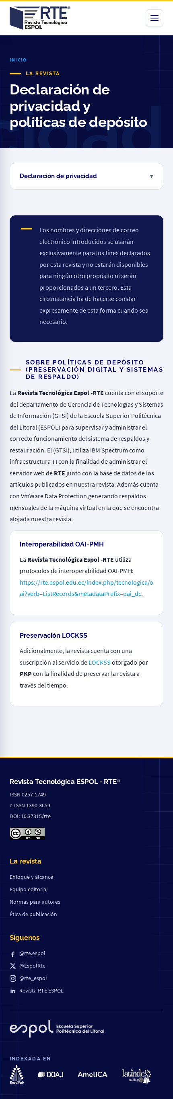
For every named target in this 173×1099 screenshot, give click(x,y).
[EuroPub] (17, 1074)
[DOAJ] (50, 1074)
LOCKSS (100, 662)
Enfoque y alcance (31, 876)
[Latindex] (136, 1077)
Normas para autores (35, 901)
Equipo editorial (29, 889)
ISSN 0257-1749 (28, 794)
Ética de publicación (33, 914)
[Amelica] (92, 1074)
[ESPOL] (57, 1030)
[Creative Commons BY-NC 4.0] (27, 833)
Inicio (18, 60)
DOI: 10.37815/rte (30, 816)
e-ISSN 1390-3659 (30, 805)
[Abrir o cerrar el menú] (154, 18)
